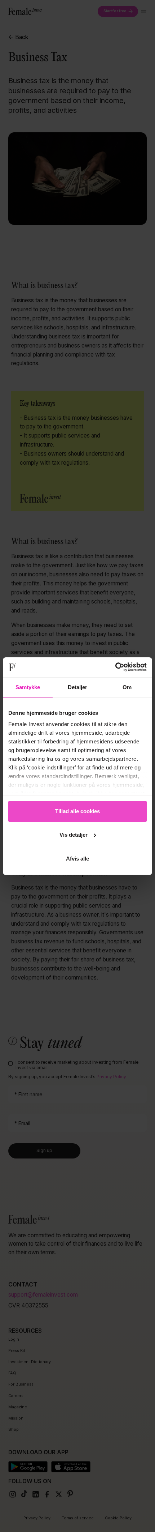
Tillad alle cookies (77, 811)
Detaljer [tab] (78, 687)
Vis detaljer (73, 835)
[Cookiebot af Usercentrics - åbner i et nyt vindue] (115, 666)
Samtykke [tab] (27, 687)
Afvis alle (77, 858)
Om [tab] (127, 687)
